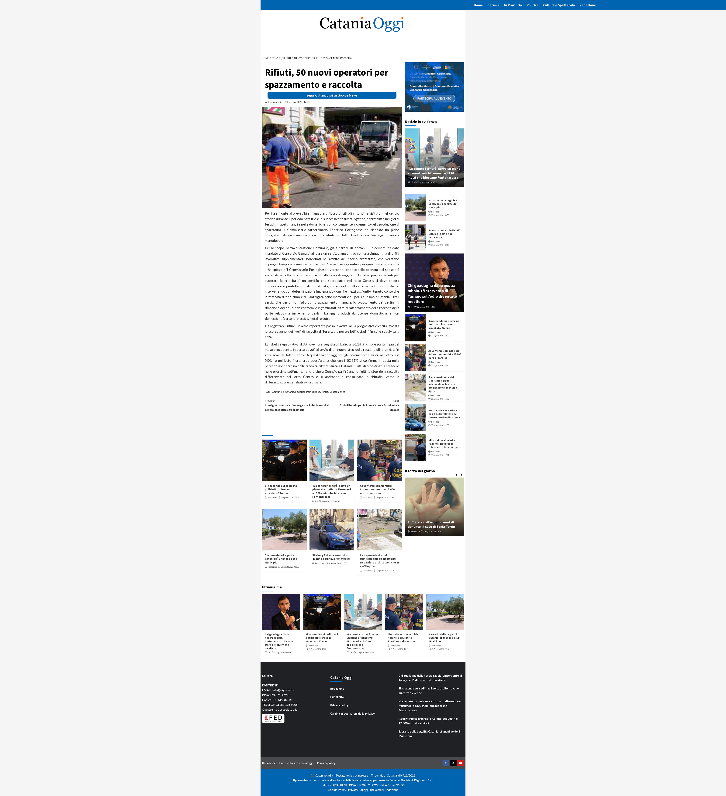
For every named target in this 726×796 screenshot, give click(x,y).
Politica (532, 5)
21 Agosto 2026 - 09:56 (290, 567)
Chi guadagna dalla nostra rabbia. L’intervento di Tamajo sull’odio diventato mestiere (432, 293)
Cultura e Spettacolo (559, 5)
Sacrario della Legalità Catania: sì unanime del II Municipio (281, 558)
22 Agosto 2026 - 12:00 (290, 497)
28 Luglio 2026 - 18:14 (434, 531)
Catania (493, 5)
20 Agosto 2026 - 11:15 (337, 563)
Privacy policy (339, 705)
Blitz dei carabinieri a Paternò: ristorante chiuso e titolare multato (444, 444)
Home (478, 5)
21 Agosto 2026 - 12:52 (385, 497)
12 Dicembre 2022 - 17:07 (296, 101)
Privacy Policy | (358, 789)
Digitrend (420, 780)
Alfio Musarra (416, 531)
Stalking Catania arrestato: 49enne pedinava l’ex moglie (331, 557)
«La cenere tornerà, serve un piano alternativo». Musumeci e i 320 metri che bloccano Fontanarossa (331, 491)
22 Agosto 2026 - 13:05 (426, 307)
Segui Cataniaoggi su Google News (332, 95)
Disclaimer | (377, 789)
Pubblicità (337, 697)
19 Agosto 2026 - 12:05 (440, 425)
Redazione (587, 5)
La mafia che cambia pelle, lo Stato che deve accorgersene (434, 524)
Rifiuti (324, 391)
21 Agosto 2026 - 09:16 (440, 245)
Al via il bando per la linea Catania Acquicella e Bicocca (369, 405)
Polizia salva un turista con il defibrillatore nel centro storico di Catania (444, 414)
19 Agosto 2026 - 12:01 (440, 455)
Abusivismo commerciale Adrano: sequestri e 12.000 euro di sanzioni (377, 489)
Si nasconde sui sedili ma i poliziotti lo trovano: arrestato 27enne (281, 489)
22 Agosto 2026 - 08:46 (331, 501)
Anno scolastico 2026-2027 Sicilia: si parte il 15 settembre (444, 234)
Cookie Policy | (338, 789)
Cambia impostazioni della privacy (352, 713)
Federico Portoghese (307, 391)
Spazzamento (337, 391)
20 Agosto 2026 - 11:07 (385, 570)
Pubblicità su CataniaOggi (296, 763)
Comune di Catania (283, 391)
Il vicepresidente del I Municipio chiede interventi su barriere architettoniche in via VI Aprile (379, 560)
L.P (316, 501)
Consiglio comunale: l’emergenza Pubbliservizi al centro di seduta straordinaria (297, 405)
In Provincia (513, 5)
